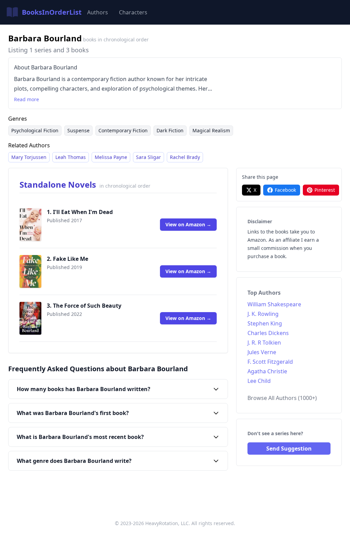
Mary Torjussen (28, 157)
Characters (133, 12)
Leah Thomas (70, 157)
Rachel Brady (185, 157)
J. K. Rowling (263, 314)
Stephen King (264, 323)
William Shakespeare (274, 304)
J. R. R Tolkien (264, 342)
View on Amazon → (188, 224)
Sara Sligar (148, 157)
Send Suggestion (289, 448)
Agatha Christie (267, 371)
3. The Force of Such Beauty (84, 305)
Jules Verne (261, 352)
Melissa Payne (111, 157)
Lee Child (259, 381)
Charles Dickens (268, 333)
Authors (97, 12)
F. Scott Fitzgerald (270, 361)
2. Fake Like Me (67, 259)
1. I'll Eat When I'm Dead (80, 212)
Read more (26, 99)
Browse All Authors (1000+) (282, 398)
